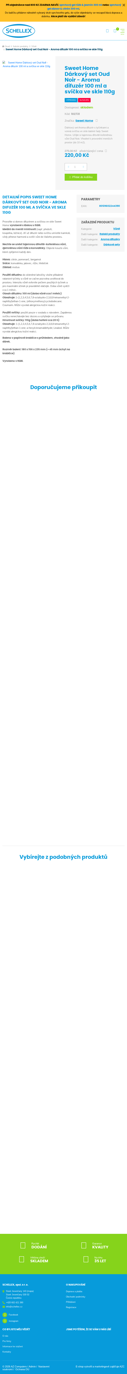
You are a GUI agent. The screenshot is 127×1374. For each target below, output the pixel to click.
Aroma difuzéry (110, 239)
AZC (122, 1366)
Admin (32, 1366)
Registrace (71, 1307)
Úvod (7, 46)
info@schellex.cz (14, 1306)
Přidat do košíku (82, 177)
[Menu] (122, 31)
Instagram (13, 1321)
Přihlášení (71, 1302)
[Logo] (18, 31)
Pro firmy (6, 1341)
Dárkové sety (112, 244)
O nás (5, 1336)
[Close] (123, 4)
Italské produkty (20, 46)
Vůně (33, 46)
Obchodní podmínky (75, 1296)
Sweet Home (84, 120)
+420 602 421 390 (14, 1302)
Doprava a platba (74, 1291)
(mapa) (30, 1291)
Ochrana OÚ (22, 1369)
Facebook (13, 1315)
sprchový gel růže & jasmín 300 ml (80, 5)
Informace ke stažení (12, 1346)
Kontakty (6, 1352)
